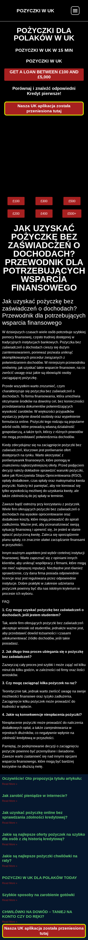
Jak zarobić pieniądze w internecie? (34, 796)
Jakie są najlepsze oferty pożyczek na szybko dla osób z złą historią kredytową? (43, 836)
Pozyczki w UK (44, 60)
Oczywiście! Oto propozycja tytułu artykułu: (42, 778)
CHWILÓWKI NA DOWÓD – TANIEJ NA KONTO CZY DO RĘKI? (37, 914)
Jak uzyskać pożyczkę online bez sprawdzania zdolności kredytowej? (34, 814)
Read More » (9, 784)
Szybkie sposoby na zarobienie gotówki (38, 895)
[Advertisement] (44, 156)
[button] (75, 10)
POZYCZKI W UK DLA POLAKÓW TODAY (39, 878)
